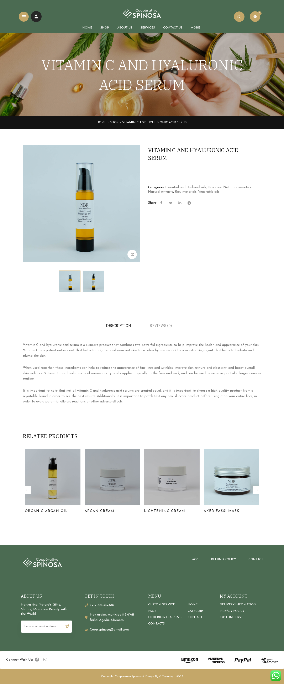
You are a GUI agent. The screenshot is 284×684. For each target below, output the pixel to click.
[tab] (118, 326)
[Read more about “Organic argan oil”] (74, 483)
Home (101, 122)
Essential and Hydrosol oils (185, 187)
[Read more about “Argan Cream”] (133, 483)
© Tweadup (166, 676)
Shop (114, 122)
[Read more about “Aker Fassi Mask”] (253, 483)
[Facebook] (37, 660)
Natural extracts (160, 192)
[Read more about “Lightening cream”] (193, 483)
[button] (27, 490)
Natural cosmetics (237, 187)
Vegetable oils (208, 192)
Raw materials (185, 192)
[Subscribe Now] (67, 626)
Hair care (215, 187)
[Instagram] (45, 660)
